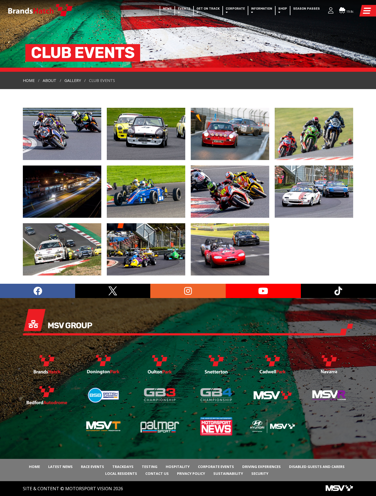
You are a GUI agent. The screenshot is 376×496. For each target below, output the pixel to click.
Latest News (60, 466)
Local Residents (121, 473)
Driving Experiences (261, 466)
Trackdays (122, 466)
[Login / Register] (328, 11)
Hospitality (178, 466)
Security (259, 473)
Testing (149, 466)
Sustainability (228, 473)
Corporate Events (216, 466)
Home (29, 80)
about (49, 80)
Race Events (92, 466)
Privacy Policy (191, 473)
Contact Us (157, 473)
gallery (72, 80)
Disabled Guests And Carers (317, 466)
